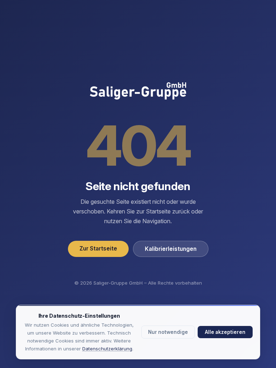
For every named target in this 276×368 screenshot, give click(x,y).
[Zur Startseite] (138, 91)
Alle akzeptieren (225, 332)
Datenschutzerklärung (107, 348)
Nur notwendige (168, 332)
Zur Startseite (98, 248)
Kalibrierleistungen (171, 248)
